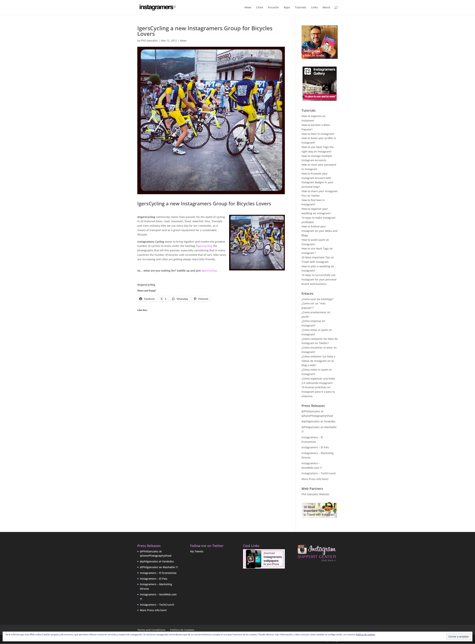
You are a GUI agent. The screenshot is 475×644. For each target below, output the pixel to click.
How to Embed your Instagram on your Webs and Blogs (320, 231)
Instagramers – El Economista (158, 573)
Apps (287, 7)
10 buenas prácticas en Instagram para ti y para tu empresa (318, 391)
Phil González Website (315, 494)
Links (314, 7)
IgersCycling (209, 270)
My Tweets (196, 551)
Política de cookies (365, 634)
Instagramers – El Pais (315, 447)
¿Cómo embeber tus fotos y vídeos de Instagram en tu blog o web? (318, 361)
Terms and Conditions (151, 630)
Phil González (149, 40)
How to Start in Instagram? (318, 134)
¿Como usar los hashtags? (317, 299)
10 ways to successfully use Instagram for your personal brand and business (319, 279)
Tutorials (300, 7)
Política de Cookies (182, 630)
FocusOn (273, 7)
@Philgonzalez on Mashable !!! (159, 567)
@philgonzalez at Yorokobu (318, 421)
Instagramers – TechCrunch (319, 473)
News (247, 7)
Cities (259, 7)
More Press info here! (315, 479)
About (326, 7)
